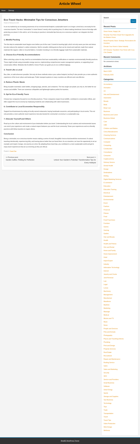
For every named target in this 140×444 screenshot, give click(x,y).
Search (106, 17)
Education (107, 186)
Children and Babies (111, 128)
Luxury (106, 288)
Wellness (107, 430)
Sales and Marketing (111, 369)
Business (107, 111)
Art (105, 91)
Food (105, 216)
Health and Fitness (110, 244)
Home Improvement (110, 254)
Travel (106, 417)
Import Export (108, 261)
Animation (107, 87)
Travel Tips (13, 151)
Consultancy (108, 152)
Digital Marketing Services (112, 179)
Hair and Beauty (109, 237)
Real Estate (108, 352)
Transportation (108, 413)
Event (106, 203)
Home (3, 10)
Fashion (106, 206)
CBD (105, 125)
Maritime (106, 305)
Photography (108, 335)
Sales (106, 366)
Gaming (106, 230)
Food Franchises (109, 220)
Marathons (107, 301)
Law (105, 281)
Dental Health (108, 165)
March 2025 (108, 71)
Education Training (110, 189)
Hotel (105, 257)
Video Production (109, 423)
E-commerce (108, 182)
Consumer (107, 155)
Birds (105, 104)
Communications (109, 138)
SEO (105, 376)
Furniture (107, 223)
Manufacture (108, 298)
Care (105, 121)
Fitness (106, 213)
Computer (107, 142)
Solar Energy (108, 390)
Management (108, 294)
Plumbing (107, 342)
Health (106, 240)
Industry (106, 264)
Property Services (110, 349)
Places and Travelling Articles (114, 339)
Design (106, 169)
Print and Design (109, 345)
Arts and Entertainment (111, 94)
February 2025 (109, 75)
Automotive (107, 98)
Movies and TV (109, 318)
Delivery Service (109, 162)
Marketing (107, 308)
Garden (106, 233)
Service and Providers (111, 379)
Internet (106, 271)
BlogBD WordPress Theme (70, 441)
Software (107, 386)
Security (106, 373)
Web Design (108, 427)
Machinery (107, 291)
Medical (106, 315)
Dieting (106, 176)
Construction (108, 148)
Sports (106, 393)
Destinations (108, 172)
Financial (107, 210)
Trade (106, 410)
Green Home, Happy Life (112, 31)
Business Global (109, 118)
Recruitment (108, 356)
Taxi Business (108, 400)
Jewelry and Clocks (110, 274)
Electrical (107, 193)
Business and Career (111, 115)
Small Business (109, 383)
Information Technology (111, 267)
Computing (107, 145)
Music (106, 322)
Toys (105, 406)
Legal (105, 284)
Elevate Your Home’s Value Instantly (116, 46)
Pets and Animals (109, 332)
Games (106, 227)
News (106, 325)
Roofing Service (109, 362)
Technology (107, 403)
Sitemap (11, 10)
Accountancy (108, 84)
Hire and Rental (109, 247)
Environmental (108, 199)
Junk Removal (108, 277)
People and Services (111, 328)
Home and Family (110, 250)
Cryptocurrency (109, 159)
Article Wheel (70, 4)
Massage (107, 311)
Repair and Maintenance (112, 359)
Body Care (107, 108)
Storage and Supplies (111, 396)
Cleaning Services (110, 135)
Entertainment (108, 196)
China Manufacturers (111, 132)
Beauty (106, 101)
